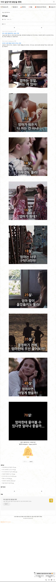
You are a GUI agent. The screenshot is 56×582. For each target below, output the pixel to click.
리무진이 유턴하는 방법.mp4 (9, 480)
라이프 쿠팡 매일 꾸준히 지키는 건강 (11, 43)
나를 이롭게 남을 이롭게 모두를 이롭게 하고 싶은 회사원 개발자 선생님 (17, 501)
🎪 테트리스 (23, 7)
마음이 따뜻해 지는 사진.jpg (9, 474)
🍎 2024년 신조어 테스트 (40, 7)
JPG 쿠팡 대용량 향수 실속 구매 (10, 33)
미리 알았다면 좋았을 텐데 (11, 2)
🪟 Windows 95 (4, 7)
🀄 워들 (30, 7)
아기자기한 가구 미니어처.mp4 (9, 476)
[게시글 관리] (26, 462)
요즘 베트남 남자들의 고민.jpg (9, 467)
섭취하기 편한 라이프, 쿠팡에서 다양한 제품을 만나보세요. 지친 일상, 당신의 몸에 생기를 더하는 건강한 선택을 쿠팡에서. (27, 45)
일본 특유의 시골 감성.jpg (8, 483)
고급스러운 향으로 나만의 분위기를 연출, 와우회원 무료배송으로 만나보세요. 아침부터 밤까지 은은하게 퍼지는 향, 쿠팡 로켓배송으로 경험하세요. (28, 35)
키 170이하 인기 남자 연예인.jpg (10, 471)
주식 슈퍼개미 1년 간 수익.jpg (9, 469)
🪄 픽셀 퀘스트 (14, 7)
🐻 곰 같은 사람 (52, 7)
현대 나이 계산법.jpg (7, 478)
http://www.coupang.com (8, 31)
